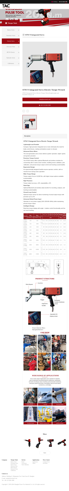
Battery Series (14, 461)
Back (45, 453)
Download (45, 463)
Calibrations (13, 470)
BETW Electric (14, 467)
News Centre (46, 460)
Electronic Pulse (14, 466)
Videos (33, 463)
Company (4, 460)
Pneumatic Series (14, 463)
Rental (23, 461)
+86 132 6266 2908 (46, 105)
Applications (35, 460)
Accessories (24, 463)
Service (23, 460)
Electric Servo (14, 464)
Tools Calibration (25, 464)
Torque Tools (14, 460)
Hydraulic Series (14, 469)
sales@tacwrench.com (44, 99)
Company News (46, 461)
